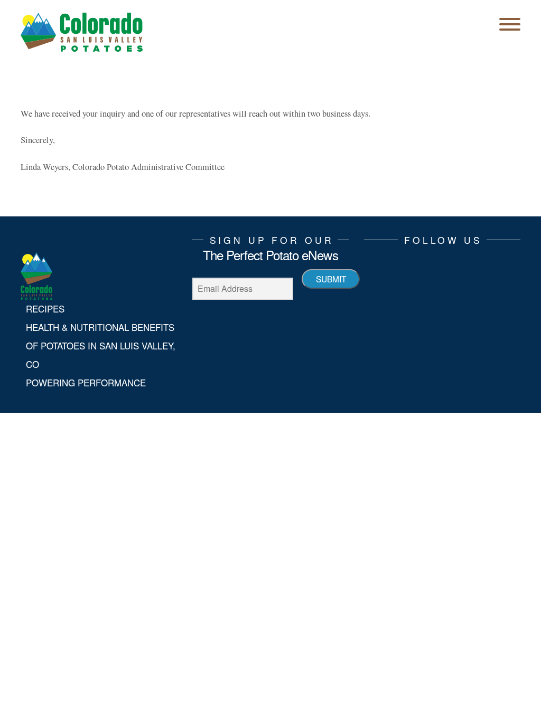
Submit (331, 278)
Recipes (45, 308)
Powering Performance (86, 382)
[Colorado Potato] (82, 32)
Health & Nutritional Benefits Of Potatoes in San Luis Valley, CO (100, 346)
